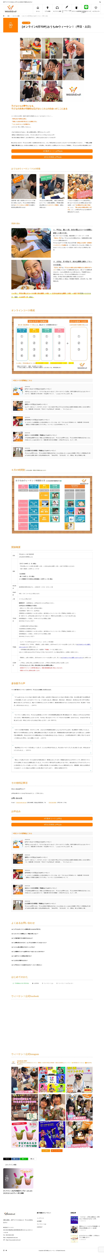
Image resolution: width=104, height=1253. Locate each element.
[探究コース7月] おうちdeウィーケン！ (36, 404)
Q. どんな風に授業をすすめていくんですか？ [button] (24, 947)
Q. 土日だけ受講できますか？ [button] (21, 960)
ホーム (38, 11)
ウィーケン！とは (41, 1224)
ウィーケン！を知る (66, 11)
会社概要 (39, 1221)
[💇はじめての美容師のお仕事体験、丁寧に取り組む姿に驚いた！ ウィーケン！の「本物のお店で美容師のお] (79, 1107)
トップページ (40, 1218)
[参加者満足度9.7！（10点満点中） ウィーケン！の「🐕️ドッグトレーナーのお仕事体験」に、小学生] (24, 1080)
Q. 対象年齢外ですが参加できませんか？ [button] (23, 938)
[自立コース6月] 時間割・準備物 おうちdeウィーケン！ (41, 435)
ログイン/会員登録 (76, 11)
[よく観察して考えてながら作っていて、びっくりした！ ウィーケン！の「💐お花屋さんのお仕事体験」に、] (52, 1107)
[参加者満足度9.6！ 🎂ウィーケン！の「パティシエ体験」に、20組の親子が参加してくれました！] (79, 1134)
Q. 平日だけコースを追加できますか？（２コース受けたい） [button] (28, 965)
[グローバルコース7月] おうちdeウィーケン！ (38, 389)
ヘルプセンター (96, 11)
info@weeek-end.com (21, 802)
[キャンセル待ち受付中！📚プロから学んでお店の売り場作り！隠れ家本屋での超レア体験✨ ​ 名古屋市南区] (24, 1107)
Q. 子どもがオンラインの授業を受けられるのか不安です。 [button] (27, 929)
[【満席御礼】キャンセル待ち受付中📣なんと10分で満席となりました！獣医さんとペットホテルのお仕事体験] (79, 1080)
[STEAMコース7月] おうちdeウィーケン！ (37, 419)
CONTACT (39, 1227)
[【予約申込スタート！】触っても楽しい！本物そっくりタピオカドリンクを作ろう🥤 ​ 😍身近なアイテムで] (24, 1134)
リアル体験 (47, 11)
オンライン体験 (57, 11)
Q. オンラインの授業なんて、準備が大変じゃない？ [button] (26, 933)
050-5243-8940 (52, 802)
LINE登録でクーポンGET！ (86, 12)
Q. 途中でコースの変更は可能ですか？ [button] (23, 956)
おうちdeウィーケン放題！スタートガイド (72, 657)
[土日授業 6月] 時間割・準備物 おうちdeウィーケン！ (40, 450)
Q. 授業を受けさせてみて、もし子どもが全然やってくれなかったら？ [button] (30, 942)
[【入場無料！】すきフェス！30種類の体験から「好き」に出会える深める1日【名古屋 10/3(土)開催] (52, 1080)
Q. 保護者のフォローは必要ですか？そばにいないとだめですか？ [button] (29, 951)
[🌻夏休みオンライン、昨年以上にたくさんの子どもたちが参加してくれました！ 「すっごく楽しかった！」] (52, 1134)
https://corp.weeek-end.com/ (13, 1240)
